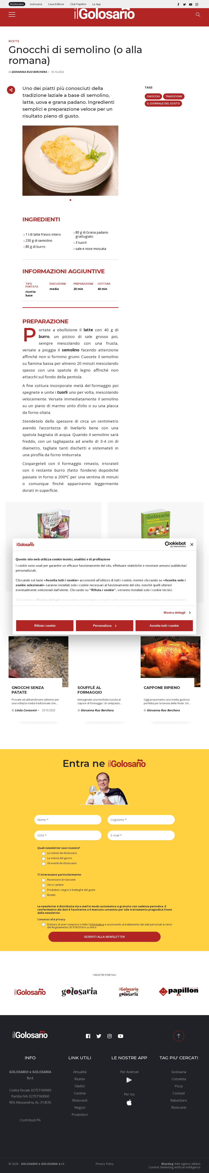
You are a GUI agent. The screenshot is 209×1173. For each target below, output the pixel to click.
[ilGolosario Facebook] (178, 4)
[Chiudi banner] (191, 544)
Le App (96, 4)
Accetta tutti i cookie (164, 625)
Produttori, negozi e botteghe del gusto (71, 890)
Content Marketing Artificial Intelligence (174, 1167)
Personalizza (102, 625)
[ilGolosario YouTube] (190, 4)
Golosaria (36, 4)
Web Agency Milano (187, 1164)
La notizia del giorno (59, 858)
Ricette (14, 41)
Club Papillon (78, 4)
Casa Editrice (56, 4)
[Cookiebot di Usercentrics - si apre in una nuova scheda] (168, 544)
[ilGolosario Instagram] (196, 4)
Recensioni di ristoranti (61, 879)
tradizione (173, 96)
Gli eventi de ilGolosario (62, 863)
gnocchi (153, 96)
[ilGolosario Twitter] (184, 4)
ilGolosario (17, 4)
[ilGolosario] (104, 12)
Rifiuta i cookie (45, 625)
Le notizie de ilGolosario (62, 853)
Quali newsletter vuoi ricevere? (58, 847)
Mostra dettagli (175, 612)
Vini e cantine (55, 885)
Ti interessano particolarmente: (59, 874)
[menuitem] (30, 1120)
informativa (97, 924)
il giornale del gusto (163, 103)
